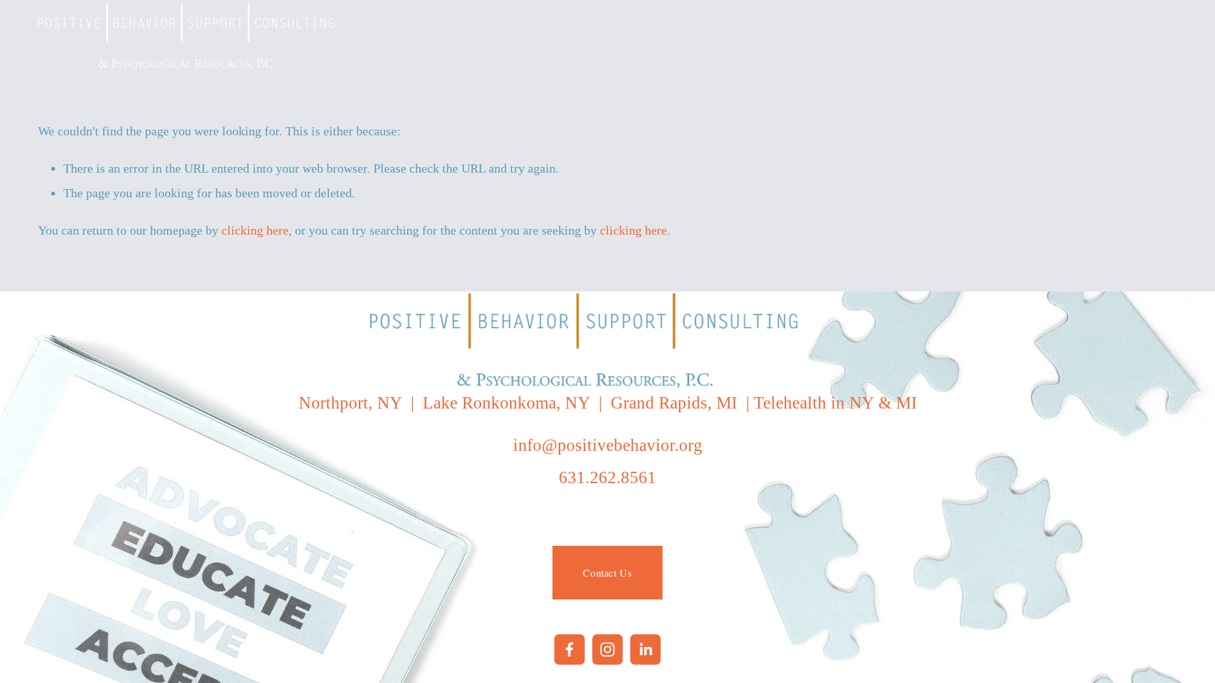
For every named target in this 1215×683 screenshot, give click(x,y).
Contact (1150, 36)
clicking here (255, 230)
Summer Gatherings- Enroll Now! (760, 36)
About (1004, 36)
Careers (1074, 36)
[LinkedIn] (645, 649)
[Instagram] (607, 649)
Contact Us (607, 572)
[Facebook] (569, 649)
